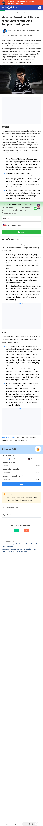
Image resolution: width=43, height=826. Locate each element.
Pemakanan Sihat (7, 13)
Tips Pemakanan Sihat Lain (22, 13)
